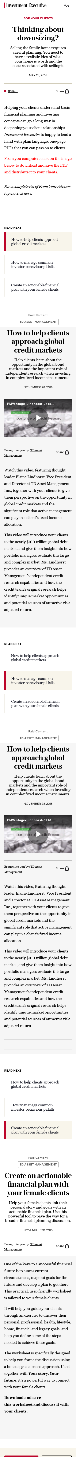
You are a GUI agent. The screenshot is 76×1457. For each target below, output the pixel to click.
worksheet (22, 1404)
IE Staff (13, 91)
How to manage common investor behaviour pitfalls (32, 264)
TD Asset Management (38, 322)
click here (23, 193)
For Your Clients (38, 18)
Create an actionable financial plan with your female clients (35, 287)
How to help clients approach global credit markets (35, 241)
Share (60, 91)
